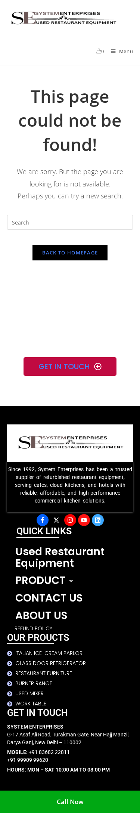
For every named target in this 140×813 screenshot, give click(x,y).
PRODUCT (40, 580)
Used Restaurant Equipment (60, 557)
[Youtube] (84, 520)
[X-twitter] (56, 520)
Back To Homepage (70, 252)
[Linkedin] (98, 520)
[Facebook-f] (43, 520)
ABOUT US (41, 615)
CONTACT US (49, 598)
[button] (74, 581)
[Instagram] (70, 520)
